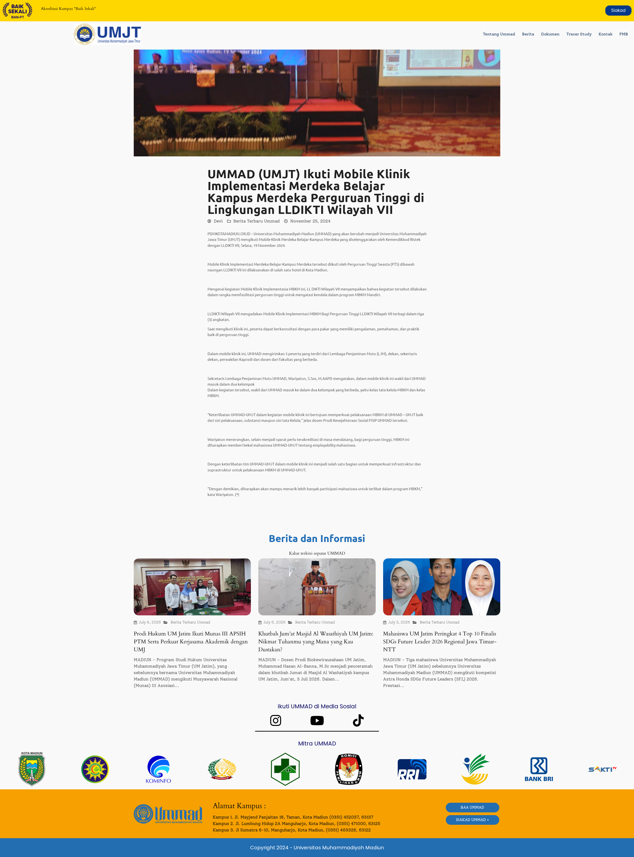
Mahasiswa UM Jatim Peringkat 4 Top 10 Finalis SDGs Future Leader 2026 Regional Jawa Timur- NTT (440, 641)
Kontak (605, 34)
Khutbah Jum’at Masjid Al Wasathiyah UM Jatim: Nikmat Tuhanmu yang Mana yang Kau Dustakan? (315, 641)
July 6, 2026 (275, 622)
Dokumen (550, 34)
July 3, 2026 (399, 622)
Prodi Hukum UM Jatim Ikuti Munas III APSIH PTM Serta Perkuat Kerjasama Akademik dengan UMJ (191, 641)
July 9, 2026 (150, 622)
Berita (528, 34)
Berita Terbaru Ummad (256, 221)
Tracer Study (579, 34)
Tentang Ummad (499, 34)
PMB (623, 34)
